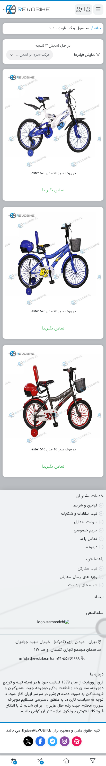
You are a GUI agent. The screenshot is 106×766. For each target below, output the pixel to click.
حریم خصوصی (85, 530)
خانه (97, 28)
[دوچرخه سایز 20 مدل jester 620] (53, 119)
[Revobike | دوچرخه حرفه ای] (26, 9)
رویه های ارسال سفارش (78, 577)
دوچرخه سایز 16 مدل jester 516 (53, 449)
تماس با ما (88, 539)
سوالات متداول (85, 522)
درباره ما (91, 547)
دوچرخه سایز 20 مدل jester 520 (53, 311)
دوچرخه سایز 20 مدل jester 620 (53, 173)
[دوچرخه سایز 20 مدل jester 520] (53, 257)
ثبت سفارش (87, 569)
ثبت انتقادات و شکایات (79, 514)
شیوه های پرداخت (82, 585)
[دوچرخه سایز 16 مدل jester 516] (53, 395)
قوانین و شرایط (85, 506)
